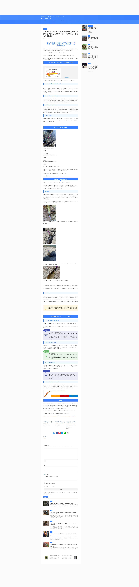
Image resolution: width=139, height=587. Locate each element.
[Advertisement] (32, 7)
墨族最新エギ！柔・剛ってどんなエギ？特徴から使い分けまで (62, 503)
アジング (88, 20)
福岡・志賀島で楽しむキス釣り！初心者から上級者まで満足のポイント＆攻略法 (93, 38)
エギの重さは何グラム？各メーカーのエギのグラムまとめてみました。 (56, 175)
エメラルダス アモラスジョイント (58, 390)
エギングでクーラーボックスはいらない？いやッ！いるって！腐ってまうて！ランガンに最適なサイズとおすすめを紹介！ (93, 67)
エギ (45, 438)
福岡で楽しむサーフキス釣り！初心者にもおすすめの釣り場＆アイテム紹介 (93, 47)
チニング (71, 20)
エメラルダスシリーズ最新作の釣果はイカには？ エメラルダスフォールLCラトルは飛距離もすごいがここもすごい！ (71, 424)
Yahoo (73, 395)
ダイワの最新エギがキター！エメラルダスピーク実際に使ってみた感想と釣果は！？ (60, 422)
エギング (53, 20)
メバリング (80, 20)
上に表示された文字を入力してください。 (51, 476)
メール (45, 465)
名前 (45, 461)
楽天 (64, 395)
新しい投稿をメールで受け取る (49, 486)
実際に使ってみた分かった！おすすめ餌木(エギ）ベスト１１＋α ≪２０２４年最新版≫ (59, 415)
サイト (45, 470)
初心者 (45, 20)
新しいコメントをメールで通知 (49, 483)
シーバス (62, 20)
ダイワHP (66, 77)
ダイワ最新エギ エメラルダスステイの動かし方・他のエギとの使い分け (48, 422)
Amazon (55, 395)
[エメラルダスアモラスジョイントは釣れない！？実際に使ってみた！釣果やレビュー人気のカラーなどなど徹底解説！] (62, 433)
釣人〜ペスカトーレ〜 (46, 18)
